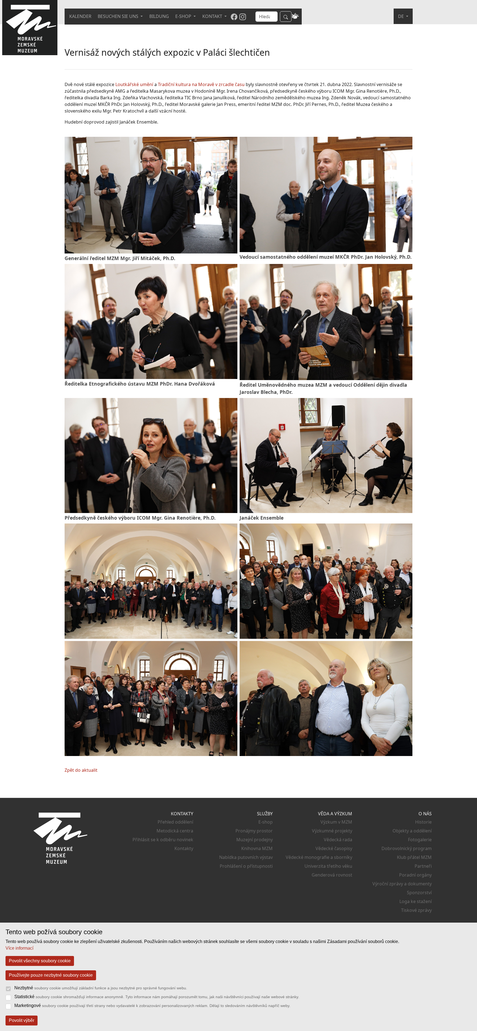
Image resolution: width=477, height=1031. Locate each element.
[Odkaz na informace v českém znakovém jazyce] (295, 16)
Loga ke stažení (415, 901)
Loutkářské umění (134, 84)
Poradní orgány (415, 875)
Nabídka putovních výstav (246, 857)
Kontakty (183, 848)
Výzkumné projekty (332, 831)
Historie (423, 822)
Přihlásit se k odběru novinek (162, 840)
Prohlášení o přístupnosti (246, 866)
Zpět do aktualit (81, 770)
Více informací (19, 948)
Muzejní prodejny (254, 840)
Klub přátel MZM (414, 857)
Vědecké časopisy (334, 848)
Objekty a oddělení (412, 831)
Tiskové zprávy (416, 910)
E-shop (265, 822)
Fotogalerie (420, 840)
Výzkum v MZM (336, 822)
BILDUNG (159, 16)
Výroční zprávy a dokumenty (402, 884)
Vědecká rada (338, 840)
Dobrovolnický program (406, 848)
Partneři (423, 866)
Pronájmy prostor (254, 831)
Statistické (156, 996)
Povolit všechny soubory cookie (40, 960)
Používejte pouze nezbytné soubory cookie (51, 975)
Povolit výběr (21, 1020)
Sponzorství (419, 893)
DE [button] (401, 16)
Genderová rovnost (332, 875)
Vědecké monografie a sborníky (319, 857)
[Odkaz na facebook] (234, 16)
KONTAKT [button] (212, 16)
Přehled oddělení (175, 822)
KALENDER (80, 16)
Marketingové (152, 1005)
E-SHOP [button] (183, 16)
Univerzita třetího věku (328, 866)
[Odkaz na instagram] (242, 16)
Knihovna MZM (257, 848)
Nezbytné (100, 987)
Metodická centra (175, 831)
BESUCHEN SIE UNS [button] (118, 16)
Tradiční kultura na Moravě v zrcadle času (201, 84)
